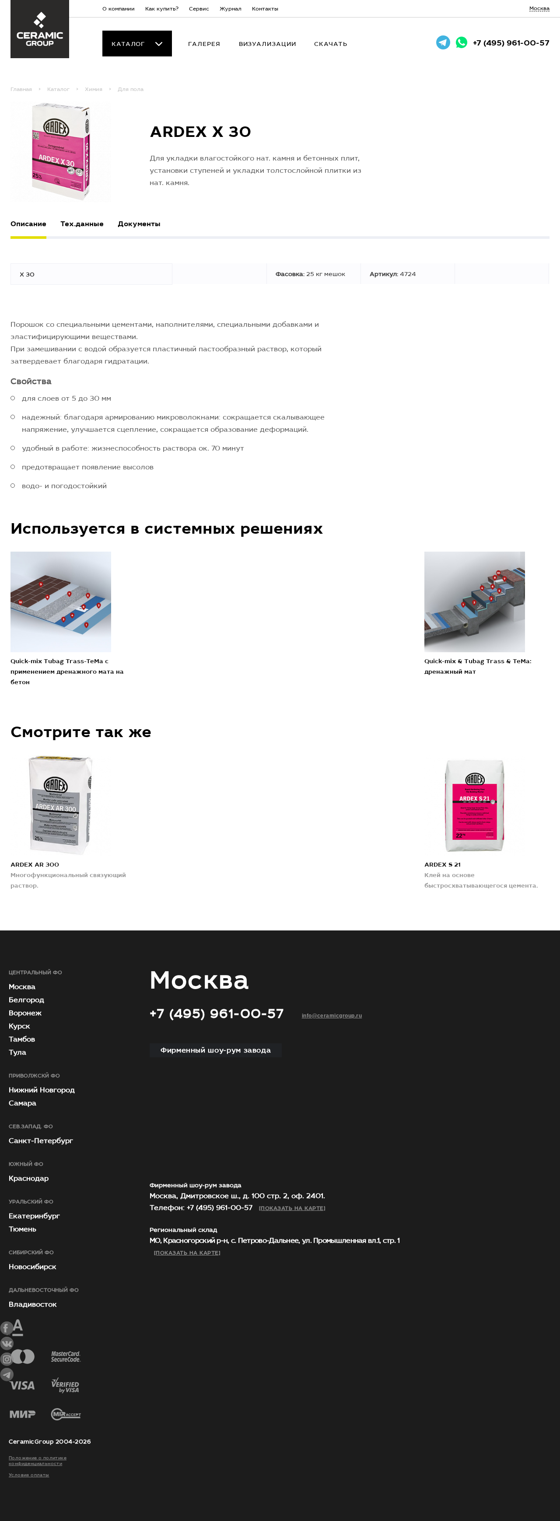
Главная (21, 89)
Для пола (131, 89)
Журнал (231, 8)
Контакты (265, 8)
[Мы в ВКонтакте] (7, 1343)
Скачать (330, 44)
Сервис (199, 8)
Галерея (204, 44)
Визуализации (267, 44)
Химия (93, 89)
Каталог (128, 44)
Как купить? (161, 8)
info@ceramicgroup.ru (332, 1015)
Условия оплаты (29, 1475)
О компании (118, 8)
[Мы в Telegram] (7, 1374)
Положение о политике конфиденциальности (37, 1461)
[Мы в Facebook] (7, 1328)
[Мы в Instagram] (7, 1359)
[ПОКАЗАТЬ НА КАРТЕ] (292, 1208)
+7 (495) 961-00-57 (511, 43)
